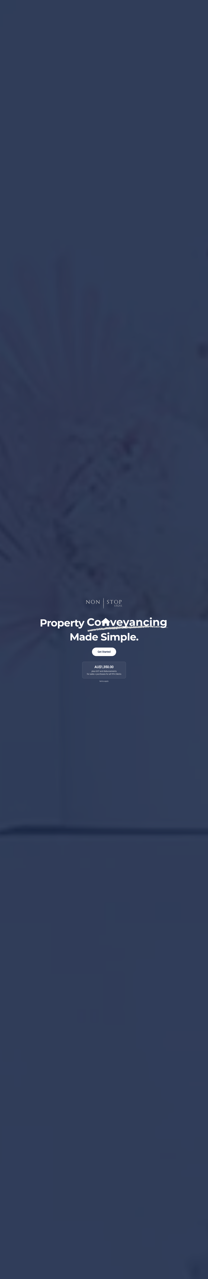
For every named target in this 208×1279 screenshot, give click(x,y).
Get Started (104, 651)
